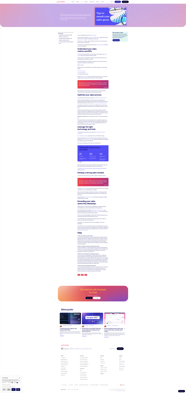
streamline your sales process (100, 97)
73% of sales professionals (88, 139)
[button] (73, 2)
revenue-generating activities (101, 102)
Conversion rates (82, 70)
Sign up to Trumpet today (83, 230)
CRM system (83, 76)
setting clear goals (85, 188)
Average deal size (82, 72)
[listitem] (70, 325)
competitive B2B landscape (93, 37)
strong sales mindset (88, 197)
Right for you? (92, 1)
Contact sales (121, 364)
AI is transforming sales (82, 135)
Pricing (102, 1)
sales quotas (93, 35)
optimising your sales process (98, 210)
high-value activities (88, 122)
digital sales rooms (95, 211)
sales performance (100, 44)
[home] (61, 2)
